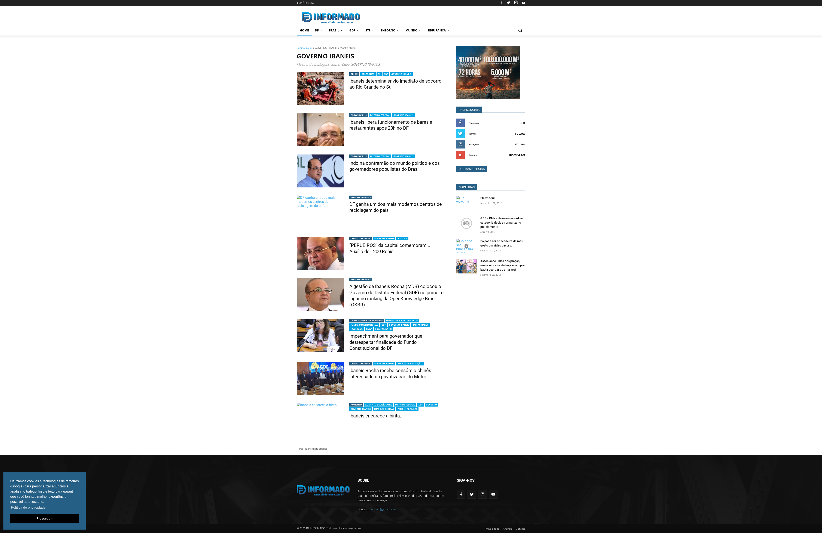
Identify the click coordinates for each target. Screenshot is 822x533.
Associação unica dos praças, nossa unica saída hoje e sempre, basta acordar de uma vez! (502, 265)
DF (317, 30)
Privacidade (492, 528)
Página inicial (304, 48)
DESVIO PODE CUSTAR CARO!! (402, 320)
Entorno (388, 30)
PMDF (369, 329)
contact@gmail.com (383, 509)
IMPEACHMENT (420, 324)
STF (368, 30)
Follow (520, 133)
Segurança (436, 30)
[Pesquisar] (520, 30)
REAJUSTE (412, 408)
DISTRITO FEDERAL (380, 115)
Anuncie (507, 528)
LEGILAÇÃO (357, 329)
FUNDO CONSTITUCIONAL (364, 324)
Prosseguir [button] (44, 518)
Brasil (334, 30)
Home (304, 30)
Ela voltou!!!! (488, 198)
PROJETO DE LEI (383, 329)
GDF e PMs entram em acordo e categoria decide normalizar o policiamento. (501, 223)
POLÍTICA (402, 238)
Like (522, 123)
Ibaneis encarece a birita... (376, 416)
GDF (352, 30)
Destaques (368, 74)
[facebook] (501, 3)
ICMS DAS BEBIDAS (384, 408)
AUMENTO (356, 404)
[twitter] (508, 3)
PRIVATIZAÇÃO (414, 363)
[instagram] (516, 3)
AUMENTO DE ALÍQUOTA (378, 404)
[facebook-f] (461, 494)
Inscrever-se (517, 155)
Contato (520, 528)
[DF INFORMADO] (331, 17)
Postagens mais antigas (313, 448)
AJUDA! (354, 74)
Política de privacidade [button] (28, 507)
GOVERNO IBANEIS (401, 74)
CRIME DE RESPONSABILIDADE (367, 320)
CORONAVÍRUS (359, 115)
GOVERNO (431, 404)
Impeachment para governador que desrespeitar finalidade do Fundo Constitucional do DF (385, 342)
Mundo (411, 30)
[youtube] (523, 3)
